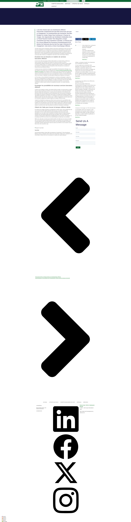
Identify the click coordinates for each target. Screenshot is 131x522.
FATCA (87, 405)
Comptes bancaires (57, 3)
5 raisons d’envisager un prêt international (85, 107)
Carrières (39, 405)
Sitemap (81, 406)
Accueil (45, 402)
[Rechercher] (78, 1)
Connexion (39, 411)
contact (54, 6)
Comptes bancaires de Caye (67, 402)
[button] (78, 39)
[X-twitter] (66, 485)
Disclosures (91, 405)
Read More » (84, 59)
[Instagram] (66, 514)
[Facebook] (66, 459)
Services (67, 3)
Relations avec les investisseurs (41, 408)
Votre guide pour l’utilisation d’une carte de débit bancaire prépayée (89, 46)
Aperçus (86, 3)
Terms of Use (82, 405)
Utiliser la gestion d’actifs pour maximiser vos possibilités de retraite (85, 63)
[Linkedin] (66, 433)
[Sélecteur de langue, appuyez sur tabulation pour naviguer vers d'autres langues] (83, 1)
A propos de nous (77, 3)
